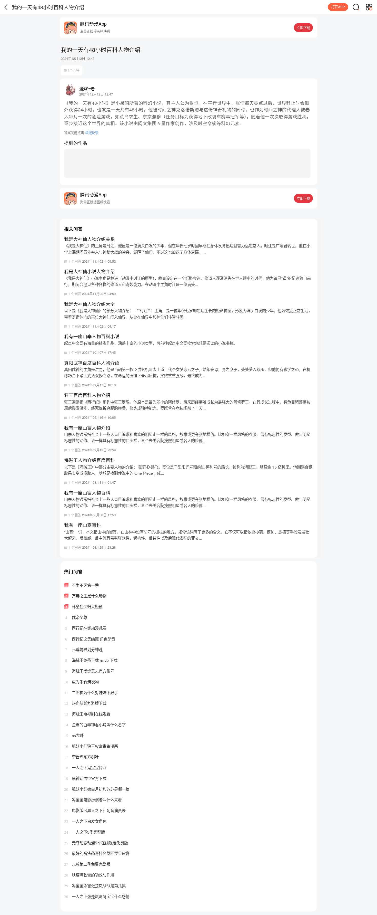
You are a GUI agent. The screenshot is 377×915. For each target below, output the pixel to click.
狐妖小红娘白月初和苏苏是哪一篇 (97, 789)
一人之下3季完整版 (84, 832)
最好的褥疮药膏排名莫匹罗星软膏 (97, 853)
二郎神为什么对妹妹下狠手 (91, 692)
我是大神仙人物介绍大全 (188, 315)
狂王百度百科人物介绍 (187, 406)
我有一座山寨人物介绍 (187, 438)
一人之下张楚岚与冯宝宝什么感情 (97, 896)
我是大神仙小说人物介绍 (187, 282)
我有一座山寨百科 (186, 536)
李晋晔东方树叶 (81, 756)
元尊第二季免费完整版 (87, 864)
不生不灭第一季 (82, 585)
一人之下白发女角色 (85, 821)
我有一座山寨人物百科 (187, 503)
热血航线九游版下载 (85, 703)
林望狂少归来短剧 (84, 606)
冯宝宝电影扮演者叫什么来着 (93, 799)
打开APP (338, 6)
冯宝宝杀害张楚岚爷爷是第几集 (95, 885)
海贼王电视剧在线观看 (87, 714)
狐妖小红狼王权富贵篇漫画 (91, 746)
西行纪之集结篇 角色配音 (90, 639)
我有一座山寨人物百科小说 (150, 344)
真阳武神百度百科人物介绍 (187, 373)
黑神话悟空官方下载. (85, 778)
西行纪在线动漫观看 (85, 628)
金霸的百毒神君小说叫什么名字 (95, 724)
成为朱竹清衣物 (81, 681)
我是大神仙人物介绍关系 (187, 250)
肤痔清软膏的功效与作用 (89, 875)
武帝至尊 (76, 617)
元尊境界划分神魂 (84, 649)
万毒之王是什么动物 (85, 595)
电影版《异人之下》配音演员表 (95, 810)
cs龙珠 (74, 735)
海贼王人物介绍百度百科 (188, 471)
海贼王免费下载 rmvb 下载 (91, 660)
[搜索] (356, 7)
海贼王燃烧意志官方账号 (89, 671)
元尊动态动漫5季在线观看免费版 (96, 842)
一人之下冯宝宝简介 (85, 767)
